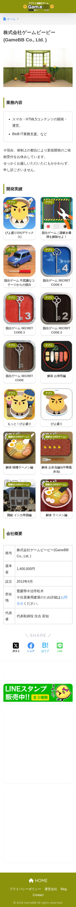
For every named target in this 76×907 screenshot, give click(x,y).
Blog (64, 889)
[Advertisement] (38, 745)
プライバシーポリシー (25, 889)
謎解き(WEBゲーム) (18, 436)
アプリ (11, 202)
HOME (41, 880)
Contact (38, 895)
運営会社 (51, 889)
